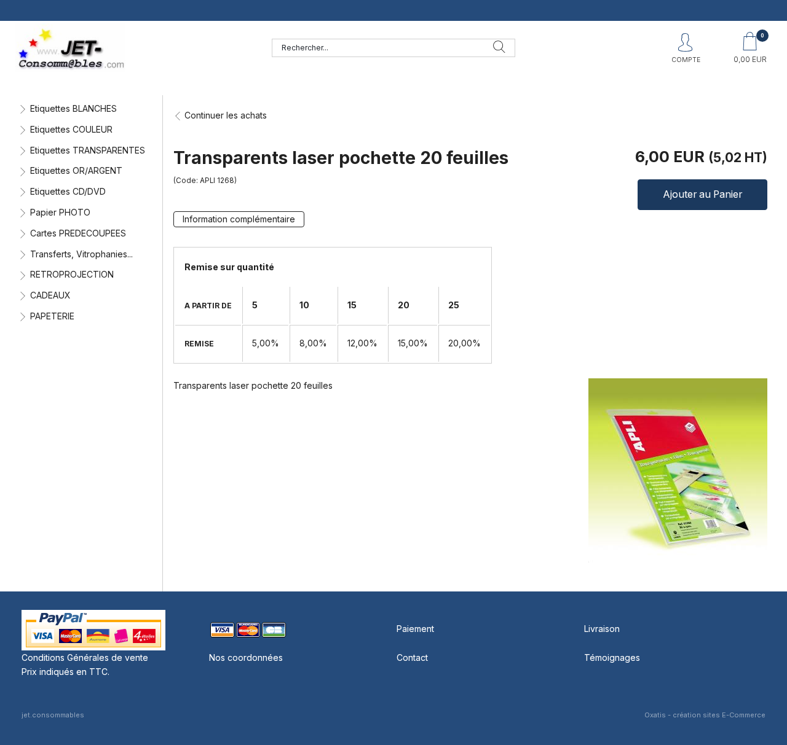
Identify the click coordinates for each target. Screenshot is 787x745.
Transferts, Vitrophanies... (81, 254)
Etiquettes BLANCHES (73, 108)
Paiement (415, 628)
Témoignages (612, 657)
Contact (412, 657)
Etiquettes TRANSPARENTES (87, 150)
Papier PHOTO (60, 212)
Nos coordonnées (246, 657)
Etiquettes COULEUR (71, 129)
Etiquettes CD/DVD (68, 191)
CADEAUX (50, 295)
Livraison (602, 628)
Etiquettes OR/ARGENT (76, 170)
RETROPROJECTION (72, 274)
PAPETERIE (52, 316)
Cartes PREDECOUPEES (78, 233)
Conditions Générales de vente (85, 657)
